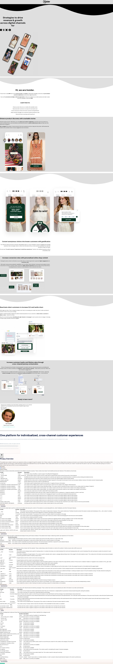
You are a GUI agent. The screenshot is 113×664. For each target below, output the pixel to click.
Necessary (3, 468)
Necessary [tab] (2, 466)
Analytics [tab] (2, 544)
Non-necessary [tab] (3, 660)
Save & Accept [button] (2, 663)
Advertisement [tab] (3, 584)
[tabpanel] (56, 487)
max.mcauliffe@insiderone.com (8, 426)
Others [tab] (1, 609)
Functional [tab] (2, 504)
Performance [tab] (3, 532)
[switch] (0, 546)
